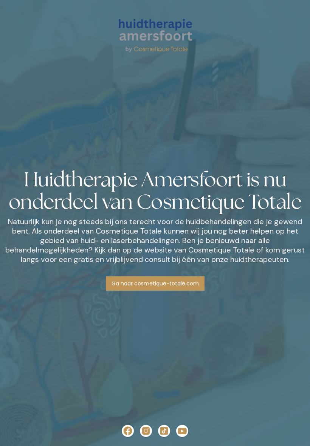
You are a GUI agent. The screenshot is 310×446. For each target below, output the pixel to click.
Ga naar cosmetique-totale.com (155, 283)
